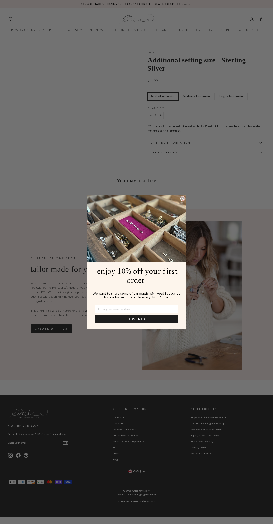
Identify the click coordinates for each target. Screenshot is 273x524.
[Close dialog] (183, 199)
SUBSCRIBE (136, 319)
